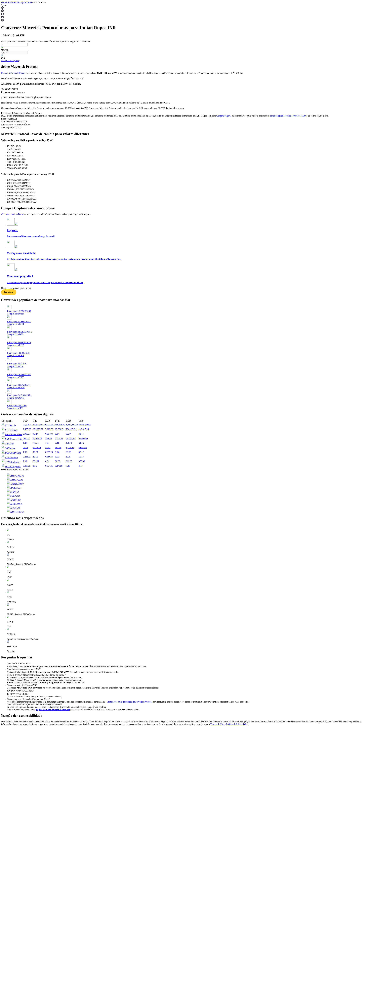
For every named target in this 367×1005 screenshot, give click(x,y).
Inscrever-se (15, 818)
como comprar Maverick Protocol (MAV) (288, 116)
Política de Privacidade (236, 724)
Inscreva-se (8, 292)
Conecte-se (6, 818)
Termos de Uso (217, 724)
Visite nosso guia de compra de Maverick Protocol (129, 702)
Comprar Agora (223, 116)
